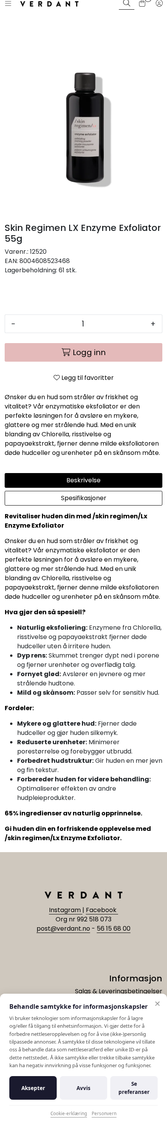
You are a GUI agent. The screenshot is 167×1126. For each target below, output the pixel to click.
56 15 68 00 (113, 928)
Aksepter (33, 1088)
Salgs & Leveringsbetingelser (118, 991)
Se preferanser (134, 1087)
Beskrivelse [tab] (83, 480)
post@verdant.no (63, 928)
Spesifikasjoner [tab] (83, 498)
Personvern (104, 1113)
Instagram (65, 910)
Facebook (102, 910)
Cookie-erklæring (68, 1113)
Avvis (83, 1088)
